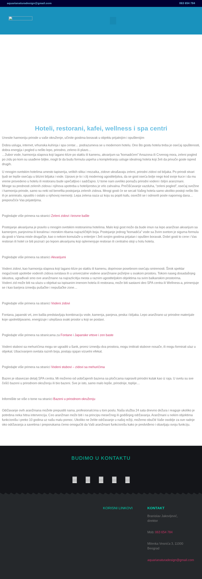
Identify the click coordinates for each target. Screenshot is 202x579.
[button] (113, 20)
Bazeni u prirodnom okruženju (74, 399)
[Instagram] (74, 480)
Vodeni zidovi (60, 303)
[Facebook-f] (101, 480)
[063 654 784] (199, 2)
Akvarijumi (58, 257)
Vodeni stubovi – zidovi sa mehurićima (78, 367)
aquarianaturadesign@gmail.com (29, 3)
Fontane (66, 335)
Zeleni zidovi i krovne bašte (70, 215)
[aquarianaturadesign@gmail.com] (2, 3)
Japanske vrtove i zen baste (94, 335)
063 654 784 (187, 3)
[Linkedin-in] (127, 480)
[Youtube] (88, 480)
